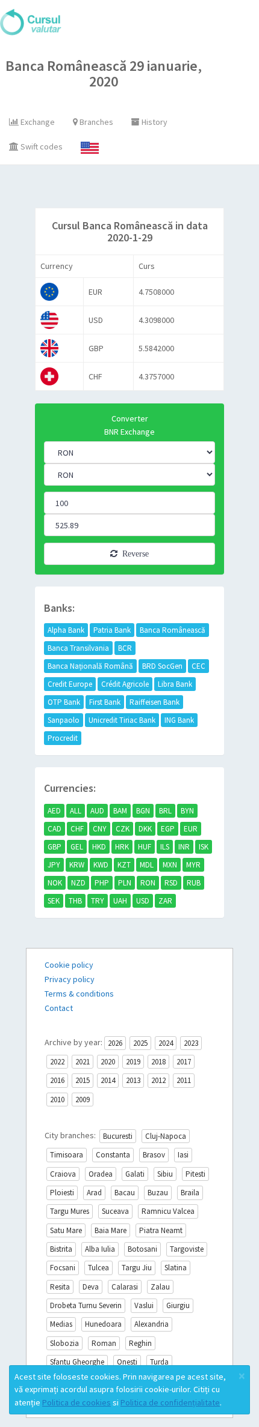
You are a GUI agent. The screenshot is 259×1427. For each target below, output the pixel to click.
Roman (104, 1343)
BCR (125, 648)
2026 (115, 1043)
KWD (100, 865)
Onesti (127, 1362)
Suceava (115, 1211)
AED (54, 811)
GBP (54, 847)
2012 (158, 1080)
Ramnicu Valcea (168, 1211)
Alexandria (151, 1324)
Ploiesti (62, 1192)
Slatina (175, 1268)
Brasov (154, 1155)
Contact (59, 1008)
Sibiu (165, 1174)
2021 (82, 1062)
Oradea (101, 1174)
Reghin (140, 1343)
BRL (165, 811)
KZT (124, 865)
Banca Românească (172, 630)
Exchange (37, 121)
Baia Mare (110, 1230)
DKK (145, 829)
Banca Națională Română (90, 666)
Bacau (124, 1192)
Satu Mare (66, 1230)
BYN (187, 811)
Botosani (142, 1249)
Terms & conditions (79, 993)
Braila (190, 1192)
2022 (57, 1062)
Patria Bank (112, 630)
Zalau (160, 1287)
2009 (82, 1099)
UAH (120, 901)
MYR (193, 865)
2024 (165, 1043)
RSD (171, 883)
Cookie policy (69, 964)
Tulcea (98, 1268)
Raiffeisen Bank (154, 702)
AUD (97, 811)
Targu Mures (69, 1211)
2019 (133, 1062)
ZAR (165, 901)
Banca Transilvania (78, 648)
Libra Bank (175, 684)
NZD (78, 883)
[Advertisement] (142, 189)
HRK (122, 847)
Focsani (62, 1268)
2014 (108, 1080)
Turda (159, 1362)
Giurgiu (178, 1305)
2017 (183, 1062)
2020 (108, 1062)
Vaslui (144, 1305)
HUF (144, 847)
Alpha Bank (66, 630)
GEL (76, 847)
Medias (61, 1324)
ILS (164, 847)
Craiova (63, 1174)
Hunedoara (103, 1324)
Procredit (63, 738)
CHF (77, 829)
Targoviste (187, 1249)
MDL (147, 865)
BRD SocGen (162, 666)
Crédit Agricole (125, 684)
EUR (191, 829)
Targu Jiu (137, 1268)
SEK (54, 901)
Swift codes (41, 146)
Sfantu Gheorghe (77, 1362)
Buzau (158, 1192)
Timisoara (66, 1155)
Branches (95, 121)
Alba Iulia (100, 1249)
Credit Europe (70, 684)
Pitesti (195, 1174)
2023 (191, 1043)
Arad (94, 1192)
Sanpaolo (64, 720)
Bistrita (61, 1249)
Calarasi (124, 1287)
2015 (82, 1080)
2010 (57, 1099)
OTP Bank (64, 702)
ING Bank (179, 720)
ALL (75, 811)
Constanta (113, 1155)
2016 (57, 1080)
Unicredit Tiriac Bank (122, 720)
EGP (168, 829)
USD (142, 901)
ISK (203, 847)
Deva (91, 1287)
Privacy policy (70, 979)
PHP (102, 883)
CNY (100, 829)
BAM (120, 811)
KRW (76, 865)
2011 (183, 1080)
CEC (198, 666)
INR (184, 847)
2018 (158, 1062)
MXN (170, 865)
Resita (60, 1287)
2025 (140, 1043)
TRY (97, 901)
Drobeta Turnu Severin (86, 1305)
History (153, 121)
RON (147, 883)
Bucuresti (118, 1136)
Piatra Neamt (161, 1230)
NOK (55, 883)
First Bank (104, 702)
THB (75, 901)
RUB (194, 883)
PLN (124, 883)
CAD (54, 829)
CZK (123, 829)
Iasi (183, 1155)
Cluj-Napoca (165, 1136)
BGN (143, 811)
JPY (54, 865)
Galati (135, 1174)
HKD (99, 847)
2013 (133, 1080)
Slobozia (64, 1343)
